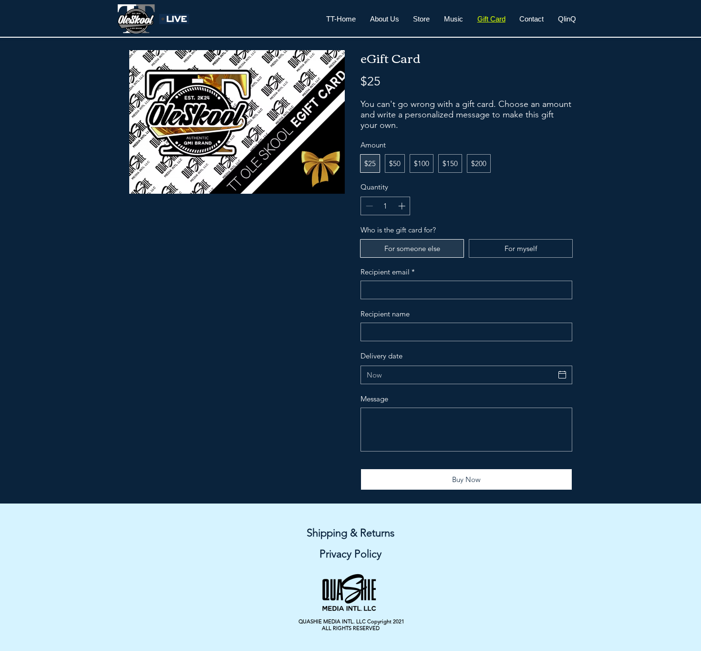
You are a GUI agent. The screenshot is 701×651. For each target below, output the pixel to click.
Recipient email (388, 271)
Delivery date (381, 355)
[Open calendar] (562, 374)
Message (374, 398)
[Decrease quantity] (368, 206)
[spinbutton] (385, 206)
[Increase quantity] (402, 206)
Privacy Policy (350, 553)
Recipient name (385, 313)
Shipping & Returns (350, 532)
